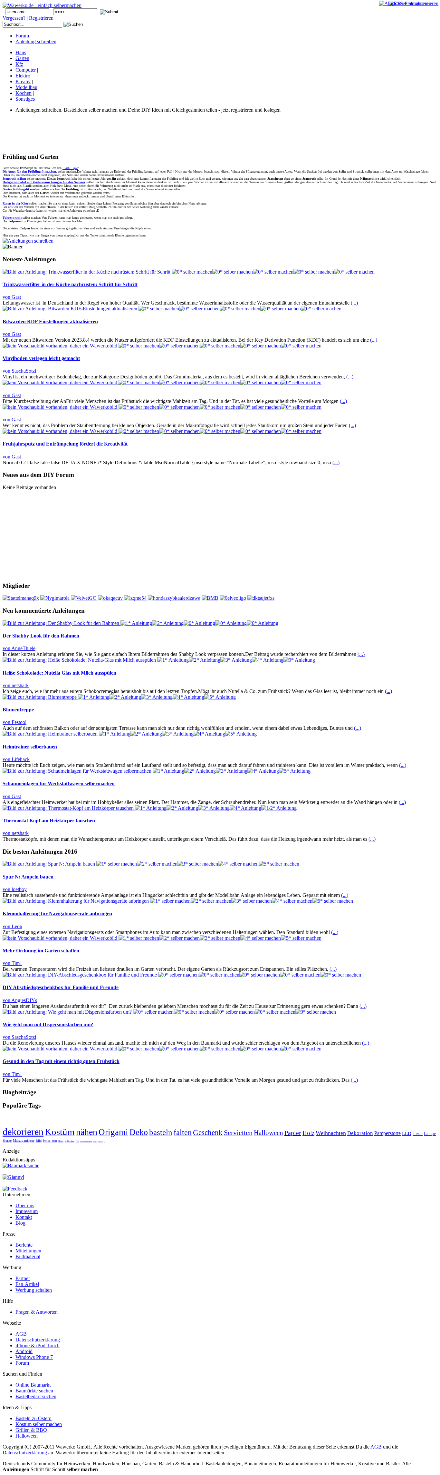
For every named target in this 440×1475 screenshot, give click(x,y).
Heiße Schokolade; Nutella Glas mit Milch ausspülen (59, 673)
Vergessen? (14, 18)
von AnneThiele (19, 648)
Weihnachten (331, 1133)
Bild (39, 1140)
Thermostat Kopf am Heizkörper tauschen (49, 820)
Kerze (7, 1140)
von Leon (12, 926)
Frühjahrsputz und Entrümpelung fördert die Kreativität (65, 444)
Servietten (238, 1133)
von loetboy (15, 889)
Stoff (54, 1140)
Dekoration (360, 1133)
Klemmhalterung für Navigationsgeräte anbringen (57, 913)
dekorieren (23, 1131)
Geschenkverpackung (86, 1141)
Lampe (430, 1133)
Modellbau (26, 87)
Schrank (95, 1141)
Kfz (19, 64)
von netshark (16, 685)
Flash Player (70, 168)
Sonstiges (25, 99)
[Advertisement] (120, 132)
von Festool (14, 722)
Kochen (23, 93)
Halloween (268, 1133)
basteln (160, 1132)
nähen (86, 1132)
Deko (138, 1132)
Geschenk (208, 1133)
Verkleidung (69, 1141)
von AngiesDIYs (20, 1000)
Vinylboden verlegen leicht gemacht (41, 358)
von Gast (12, 297)
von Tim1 (12, 963)
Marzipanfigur (23, 1140)
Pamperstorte (387, 1133)
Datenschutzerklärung (25, 1452)
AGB (376, 1447)
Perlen (47, 1140)
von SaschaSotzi (19, 371)
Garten (22, 58)
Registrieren (41, 18)
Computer (25, 70)
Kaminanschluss (100, 1141)
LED (406, 1133)
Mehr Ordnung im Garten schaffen (41, 950)
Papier (292, 1132)
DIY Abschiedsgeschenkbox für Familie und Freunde (61, 987)
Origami (113, 1132)
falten (183, 1132)
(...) (354, 303)
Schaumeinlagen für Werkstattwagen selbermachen (59, 783)
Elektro (22, 75)
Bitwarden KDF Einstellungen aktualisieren (50, 321)
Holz (308, 1132)
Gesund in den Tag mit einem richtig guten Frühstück (61, 1061)
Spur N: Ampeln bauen (28, 876)
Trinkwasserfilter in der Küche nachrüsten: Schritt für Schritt (70, 284)
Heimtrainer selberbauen (30, 746)
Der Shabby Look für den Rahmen (41, 635)
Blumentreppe (18, 709)
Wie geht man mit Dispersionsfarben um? (48, 1024)
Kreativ (23, 81)
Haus (20, 52)
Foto (77, 1141)
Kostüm (60, 1132)
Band (60, 1141)
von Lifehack (16, 759)
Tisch (418, 1133)
